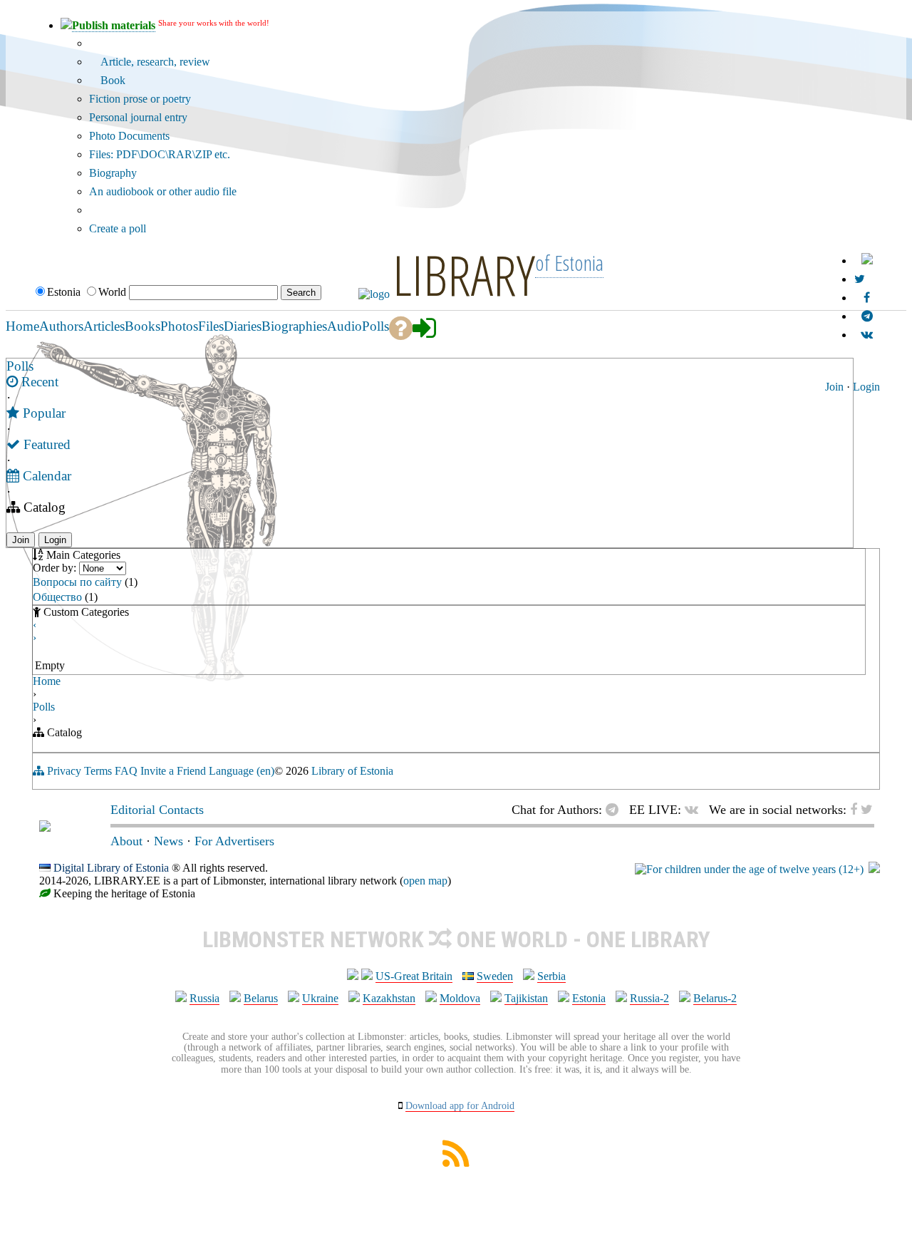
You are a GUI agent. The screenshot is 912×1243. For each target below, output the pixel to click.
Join (834, 387)
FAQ (126, 771)
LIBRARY (464, 274)
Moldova (460, 998)
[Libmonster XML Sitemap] (456, 1163)
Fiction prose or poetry (140, 99)
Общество (57, 597)
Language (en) (241, 771)
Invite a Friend (173, 771)
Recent (38, 381)
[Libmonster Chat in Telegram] (616, 810)
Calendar (45, 475)
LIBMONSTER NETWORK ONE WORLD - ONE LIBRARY (456, 939)
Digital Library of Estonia (111, 868)
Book (111, 80)
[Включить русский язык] (867, 260)
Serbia (551, 976)
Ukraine (320, 998)
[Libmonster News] (859, 279)
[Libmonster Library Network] (874, 869)
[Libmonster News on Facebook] (867, 298)
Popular (42, 413)
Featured (45, 444)
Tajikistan (526, 998)
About (126, 841)
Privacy (64, 771)
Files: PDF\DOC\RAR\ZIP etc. (159, 154)
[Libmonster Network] (749, 869)
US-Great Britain (413, 976)
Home (47, 681)
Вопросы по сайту (77, 582)
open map (425, 881)
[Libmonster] (45, 827)
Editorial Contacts (157, 810)
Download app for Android (459, 1105)
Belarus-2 (715, 998)
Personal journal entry (138, 117)
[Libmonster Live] (867, 335)
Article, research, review (154, 62)
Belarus (261, 998)
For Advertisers (234, 841)
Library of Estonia (352, 771)
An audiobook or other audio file (163, 191)
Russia (204, 998)
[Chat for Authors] (867, 316)
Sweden (495, 976)
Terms (98, 771)
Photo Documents (129, 136)
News (168, 841)
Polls (19, 366)
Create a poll (117, 228)
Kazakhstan (389, 998)
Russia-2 (649, 998)
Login (866, 387)
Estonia (589, 998)
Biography (113, 173)
